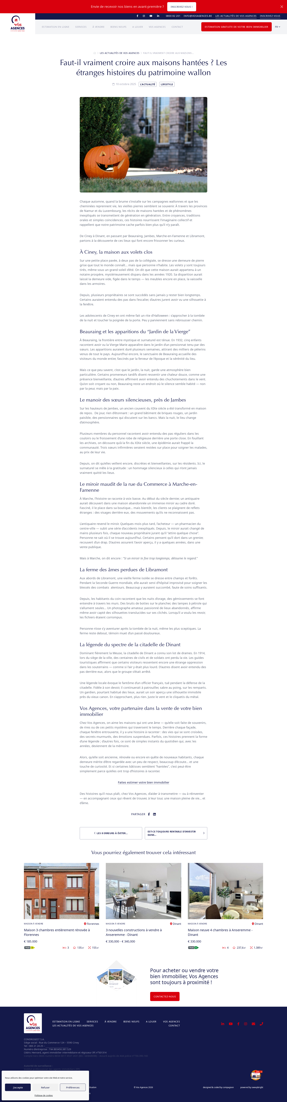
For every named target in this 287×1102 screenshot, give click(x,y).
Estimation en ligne (55, 26)
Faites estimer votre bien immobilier (143, 782)
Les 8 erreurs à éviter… (112, 833)
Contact (177, 26)
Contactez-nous (165, 996)
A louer (137, 26)
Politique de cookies (44, 1095)
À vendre (99, 26)
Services (81, 26)
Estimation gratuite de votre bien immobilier (236, 26)
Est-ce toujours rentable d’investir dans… (172, 833)
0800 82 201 (173, 15)
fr (277, 26)
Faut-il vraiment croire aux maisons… (168, 53)
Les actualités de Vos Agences (236, 15)
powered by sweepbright (251, 1087)
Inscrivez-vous (270, 15)
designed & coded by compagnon (218, 1087)
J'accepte (18, 1087)
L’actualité (147, 84)
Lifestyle (167, 84)
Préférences (73, 1087)
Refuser (45, 1087)
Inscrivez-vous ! (182, 6)
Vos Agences (157, 26)
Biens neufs (118, 26)
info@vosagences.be (198, 15)
